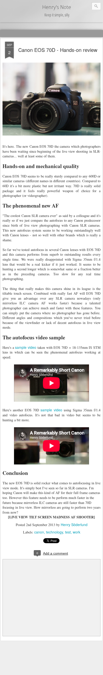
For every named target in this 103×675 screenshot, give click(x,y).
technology (54, 532)
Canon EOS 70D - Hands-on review (57, 49)
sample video (25, 347)
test (68, 532)
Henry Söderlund (74, 524)
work (76, 532)
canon (39, 532)
